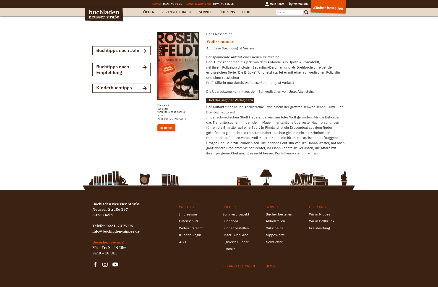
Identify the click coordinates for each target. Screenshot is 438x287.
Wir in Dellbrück (321, 221)
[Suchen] (307, 12)
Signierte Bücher (235, 242)
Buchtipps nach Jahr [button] (118, 50)
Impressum (188, 214)
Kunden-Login (190, 235)
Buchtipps (230, 221)
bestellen (166, 127)
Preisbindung (319, 228)
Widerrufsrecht (191, 228)
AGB (182, 242)
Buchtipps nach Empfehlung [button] (112, 69)
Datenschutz (188, 221)
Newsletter (274, 242)
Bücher (148, 12)
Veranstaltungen (177, 12)
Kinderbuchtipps (114, 88)
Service (205, 12)
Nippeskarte (275, 235)
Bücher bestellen (235, 228)
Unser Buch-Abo (235, 235)
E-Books (228, 249)
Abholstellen (275, 221)
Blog (246, 12)
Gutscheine (274, 228)
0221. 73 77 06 (172, 3)
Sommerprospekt (235, 214)
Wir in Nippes (319, 214)
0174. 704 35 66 (223, 3)
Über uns (227, 12)
